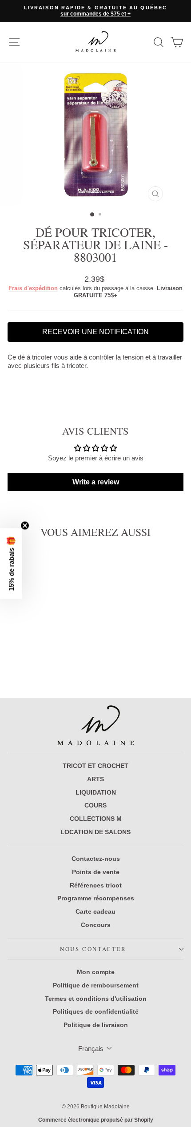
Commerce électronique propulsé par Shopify (95, 1120)
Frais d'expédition (33, 288)
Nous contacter (93, 949)
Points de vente (95, 871)
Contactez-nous (96, 858)
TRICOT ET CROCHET (95, 765)
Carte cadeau (95, 911)
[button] (11, 563)
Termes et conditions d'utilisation (96, 998)
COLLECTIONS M (96, 818)
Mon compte (96, 971)
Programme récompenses (95, 898)
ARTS (95, 779)
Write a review (95, 482)
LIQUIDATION (96, 792)
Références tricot (96, 885)
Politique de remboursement (96, 985)
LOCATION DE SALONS (95, 831)
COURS (95, 805)
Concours (96, 924)
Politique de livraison (96, 1024)
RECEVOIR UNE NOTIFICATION (95, 332)
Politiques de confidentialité (96, 1011)
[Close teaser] (24, 525)
